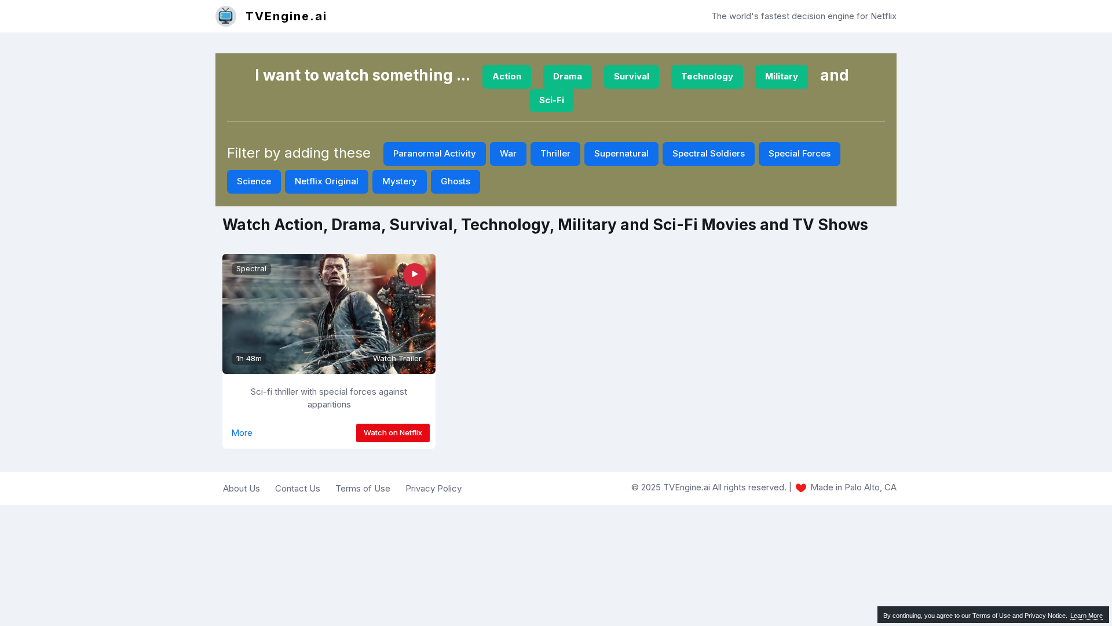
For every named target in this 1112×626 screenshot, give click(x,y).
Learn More (1086, 615)
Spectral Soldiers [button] (708, 153)
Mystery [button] (399, 181)
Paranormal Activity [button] (434, 153)
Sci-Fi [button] (551, 99)
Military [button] (781, 76)
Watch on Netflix (393, 432)
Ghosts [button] (455, 181)
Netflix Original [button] (327, 181)
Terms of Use (362, 488)
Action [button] (506, 76)
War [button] (508, 153)
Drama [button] (567, 76)
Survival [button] (631, 76)
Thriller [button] (555, 153)
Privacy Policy (433, 488)
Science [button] (254, 181)
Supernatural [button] (621, 153)
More (242, 432)
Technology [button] (707, 76)
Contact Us (297, 488)
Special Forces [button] (800, 153)
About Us (241, 488)
